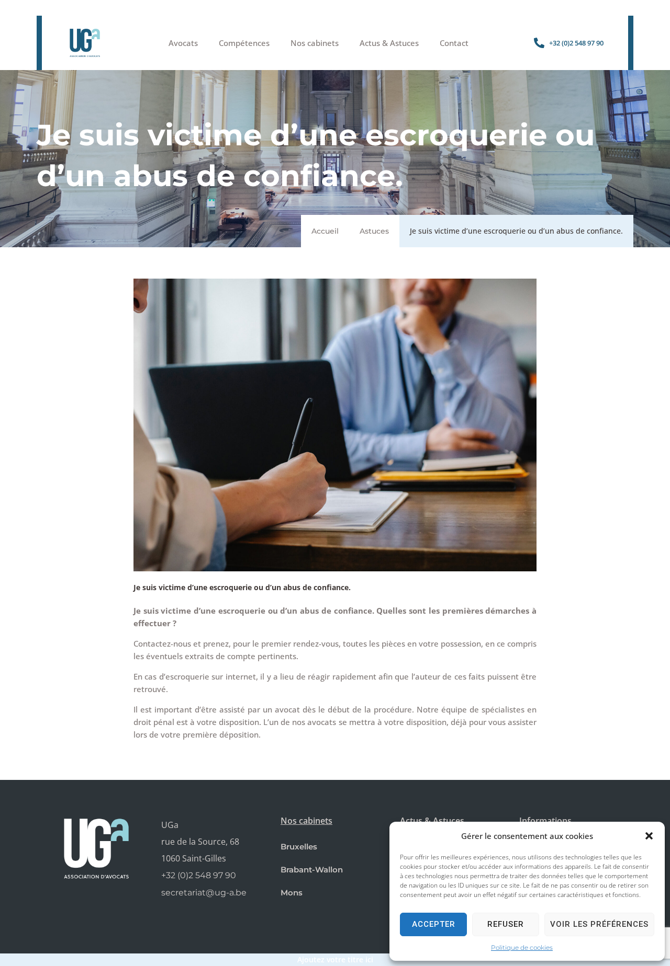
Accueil (325, 231)
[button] (649, 836)
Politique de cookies (522, 947)
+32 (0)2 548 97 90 (198, 875)
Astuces (374, 231)
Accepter (433, 924)
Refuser (505, 924)
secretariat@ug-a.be (204, 893)
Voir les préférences (599, 924)
